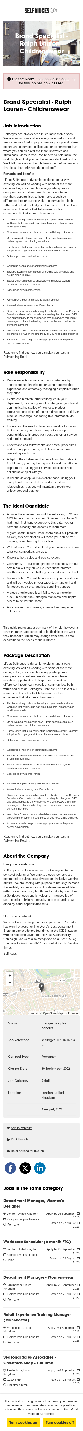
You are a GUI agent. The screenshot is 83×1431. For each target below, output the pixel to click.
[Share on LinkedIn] (40, 1168)
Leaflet (34, 1013)
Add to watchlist (21, 1128)
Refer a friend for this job (27, 1151)
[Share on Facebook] (10, 1168)
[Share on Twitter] (25, 1168)
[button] (41, 987)
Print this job (19, 1139)
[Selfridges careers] (41, 11)
